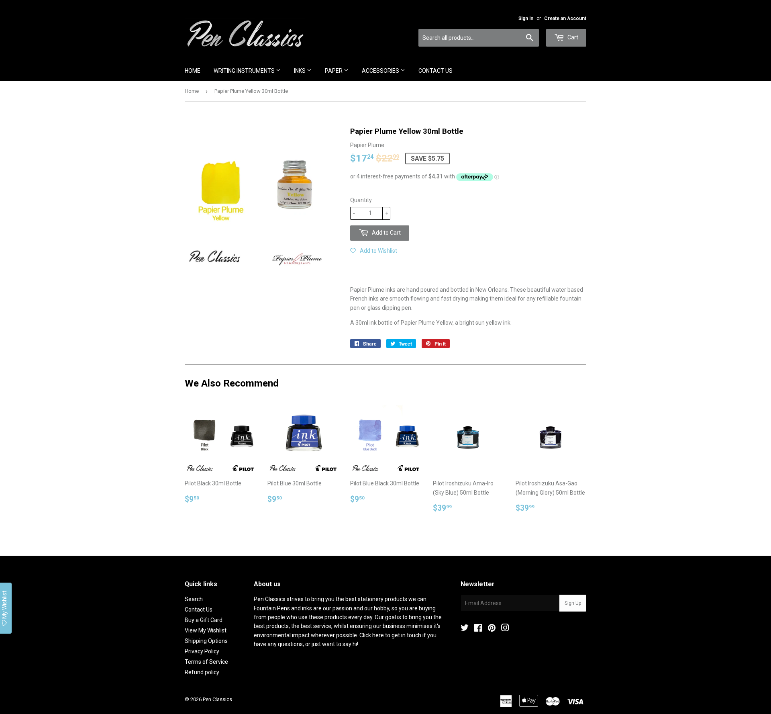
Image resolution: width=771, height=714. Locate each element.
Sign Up (573, 603)
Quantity (361, 200)
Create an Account (565, 18)
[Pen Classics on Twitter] (465, 629)
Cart (572, 37)
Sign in (525, 18)
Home (192, 71)
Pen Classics (217, 699)
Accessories (381, 71)
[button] (373, 251)
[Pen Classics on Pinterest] (491, 629)
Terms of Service (206, 662)
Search (194, 599)
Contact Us (435, 71)
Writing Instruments (245, 71)
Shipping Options (206, 641)
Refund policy (202, 672)
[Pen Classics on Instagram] (505, 629)
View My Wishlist (205, 630)
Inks (300, 71)
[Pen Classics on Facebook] (478, 629)
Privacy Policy (202, 651)
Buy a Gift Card (203, 620)
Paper (334, 71)
